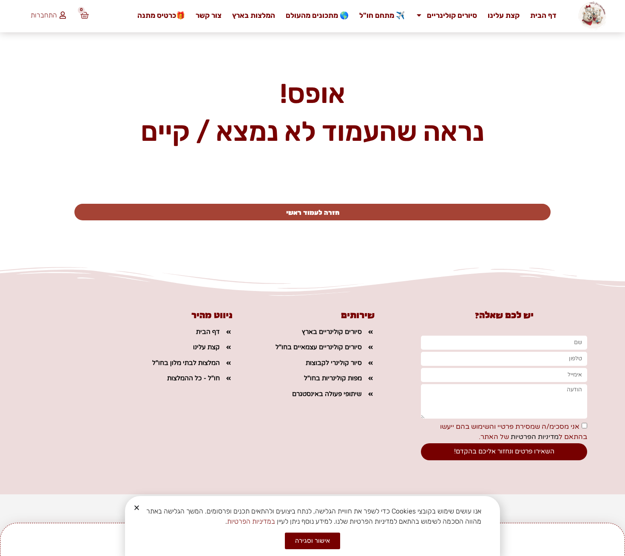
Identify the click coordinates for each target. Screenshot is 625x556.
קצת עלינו (504, 15)
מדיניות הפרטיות (534, 436)
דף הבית (543, 15)
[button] (137, 508)
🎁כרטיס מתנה (161, 15)
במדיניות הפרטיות (251, 521)
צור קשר (209, 15)
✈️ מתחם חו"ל (382, 15)
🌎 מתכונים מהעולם (317, 15)
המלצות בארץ (253, 15)
